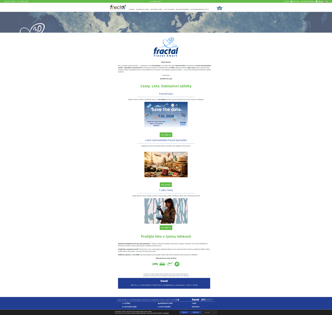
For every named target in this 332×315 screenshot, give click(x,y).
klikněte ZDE (180, 275)
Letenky (132, 9)
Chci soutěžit (166, 185)
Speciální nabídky (182, 9)
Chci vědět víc (166, 135)
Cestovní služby (156, 9)
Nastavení (207, 312)
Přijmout (184, 312)
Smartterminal (308, 1)
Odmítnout (196, 312)
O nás (286, 1)
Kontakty (296, 1)
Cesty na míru (169, 9)
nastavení (166, 313)
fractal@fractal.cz (155, 1)
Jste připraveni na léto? (200, 9)
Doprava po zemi (142, 9)
